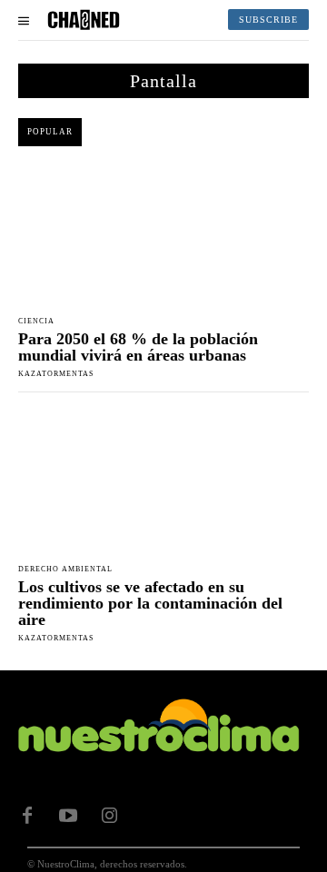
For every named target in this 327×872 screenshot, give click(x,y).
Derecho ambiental (65, 569)
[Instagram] (109, 816)
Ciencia (36, 321)
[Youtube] (68, 816)
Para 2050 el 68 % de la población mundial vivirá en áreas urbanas (138, 347)
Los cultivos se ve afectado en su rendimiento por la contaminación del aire (150, 603)
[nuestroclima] (83, 20)
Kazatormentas (56, 374)
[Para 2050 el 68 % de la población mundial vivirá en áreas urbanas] (163, 233)
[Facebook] (27, 816)
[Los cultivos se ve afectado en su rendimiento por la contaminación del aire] (163, 481)
